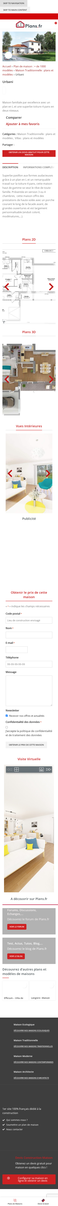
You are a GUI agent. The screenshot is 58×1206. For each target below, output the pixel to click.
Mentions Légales (13, 1195)
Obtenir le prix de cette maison (26, 744)
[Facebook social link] (16, 145)
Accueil (6, 66)
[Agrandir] (8, 55)
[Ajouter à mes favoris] (24, 985)
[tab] (10, 166)
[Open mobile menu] (4, 24)
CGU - (46, 1191)
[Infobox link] (29, 1162)
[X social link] (20, 145)
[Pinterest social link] (23, 145)
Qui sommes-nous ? (17, 1119)
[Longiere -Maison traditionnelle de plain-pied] (42, 988)
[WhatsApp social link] (27, 145)
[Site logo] (29, 24)
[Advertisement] (29, 554)
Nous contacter (14, 1129)
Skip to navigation (13, 3)
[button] (6, 286)
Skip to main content (15, 9)
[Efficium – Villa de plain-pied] (15, 988)
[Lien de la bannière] (29, 921)
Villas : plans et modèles (29, 138)
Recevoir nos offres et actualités (26, 715)
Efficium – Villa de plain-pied (13, 999)
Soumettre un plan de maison (22, 1124)
